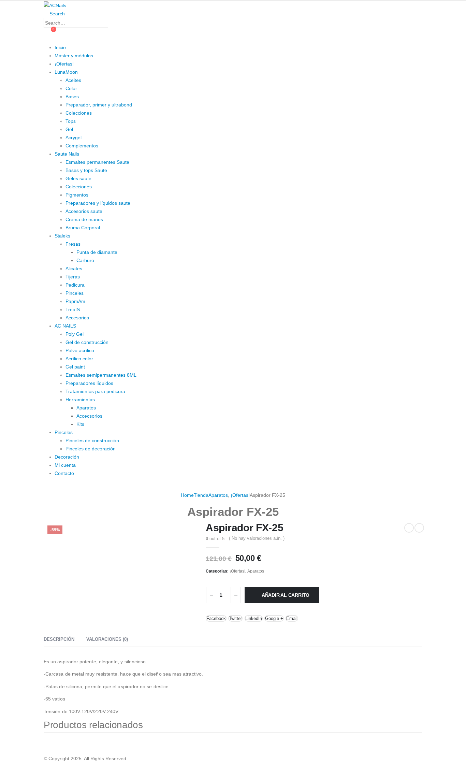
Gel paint (75, 367)
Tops (70, 121)
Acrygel (73, 137)
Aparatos (86, 407)
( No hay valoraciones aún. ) (257, 538)
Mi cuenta (65, 465)
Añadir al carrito (285, 595)
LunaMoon (66, 72)
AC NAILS (65, 326)
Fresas (73, 244)
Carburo (85, 260)
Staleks (62, 236)
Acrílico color (79, 358)
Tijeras (72, 276)
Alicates (73, 268)
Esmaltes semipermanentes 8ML (100, 375)
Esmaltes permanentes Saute (97, 162)
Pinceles (74, 293)
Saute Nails (67, 154)
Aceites (73, 80)
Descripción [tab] (59, 639)
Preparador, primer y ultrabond (98, 104)
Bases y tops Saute (86, 170)
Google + (274, 618)
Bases (72, 96)
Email (291, 618)
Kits (80, 424)
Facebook (216, 618)
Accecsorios (89, 416)
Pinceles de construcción (92, 440)
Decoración (67, 457)
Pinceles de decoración (90, 448)
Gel (69, 129)
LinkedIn (253, 618)
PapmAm (75, 301)
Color (71, 88)
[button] (54, 13)
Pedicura (75, 285)
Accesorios (77, 317)
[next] (419, 528)
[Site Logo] (55, 5)
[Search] (115, 23)
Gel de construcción (86, 342)
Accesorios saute (83, 211)
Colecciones (78, 113)
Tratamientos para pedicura (95, 391)
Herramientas (80, 399)
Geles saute (78, 178)
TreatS (72, 309)
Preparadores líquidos (89, 383)
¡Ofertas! (64, 64)
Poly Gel (74, 334)
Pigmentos (76, 195)
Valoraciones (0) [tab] (107, 639)
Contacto (64, 473)
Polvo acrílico (79, 350)
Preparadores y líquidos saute (97, 203)
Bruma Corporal (82, 227)
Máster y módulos (74, 55)
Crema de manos (84, 219)
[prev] (409, 528)
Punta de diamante (96, 252)
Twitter (235, 618)
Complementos (81, 145)
